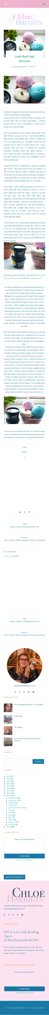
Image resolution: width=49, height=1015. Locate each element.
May (10, 815)
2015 (8, 795)
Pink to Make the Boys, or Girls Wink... (29, 704)
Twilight (9, 142)
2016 (8, 793)
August (11, 805)
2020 (8, 783)
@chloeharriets (14, 877)
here (37, 235)
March (11, 820)
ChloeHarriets (18, 1008)
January (12, 824)
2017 (8, 791)
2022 (8, 779)
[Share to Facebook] (24, 512)
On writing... (19, 727)
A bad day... (19, 716)
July (10, 810)
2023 (8, 776)
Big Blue (18, 166)
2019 (8, 786)
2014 (8, 827)
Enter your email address (24, 839)
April (10, 817)
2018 (8, 788)
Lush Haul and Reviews (17, 808)
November (13, 800)
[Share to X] (20, 512)
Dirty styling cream (34, 278)
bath (32, 66)
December (13, 798)
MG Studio (40, 1008)
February (12, 822)
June (10, 812)
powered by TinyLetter (24, 860)
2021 (8, 781)
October (12, 803)
